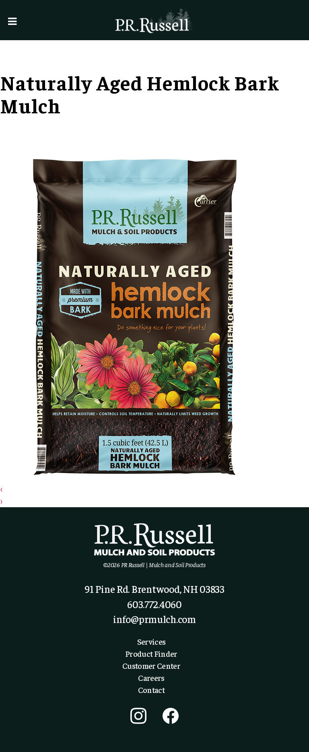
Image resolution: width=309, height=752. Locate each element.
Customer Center (151, 665)
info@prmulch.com (154, 619)
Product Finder (151, 653)
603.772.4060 (154, 604)
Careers (151, 677)
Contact (151, 689)
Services (151, 641)
